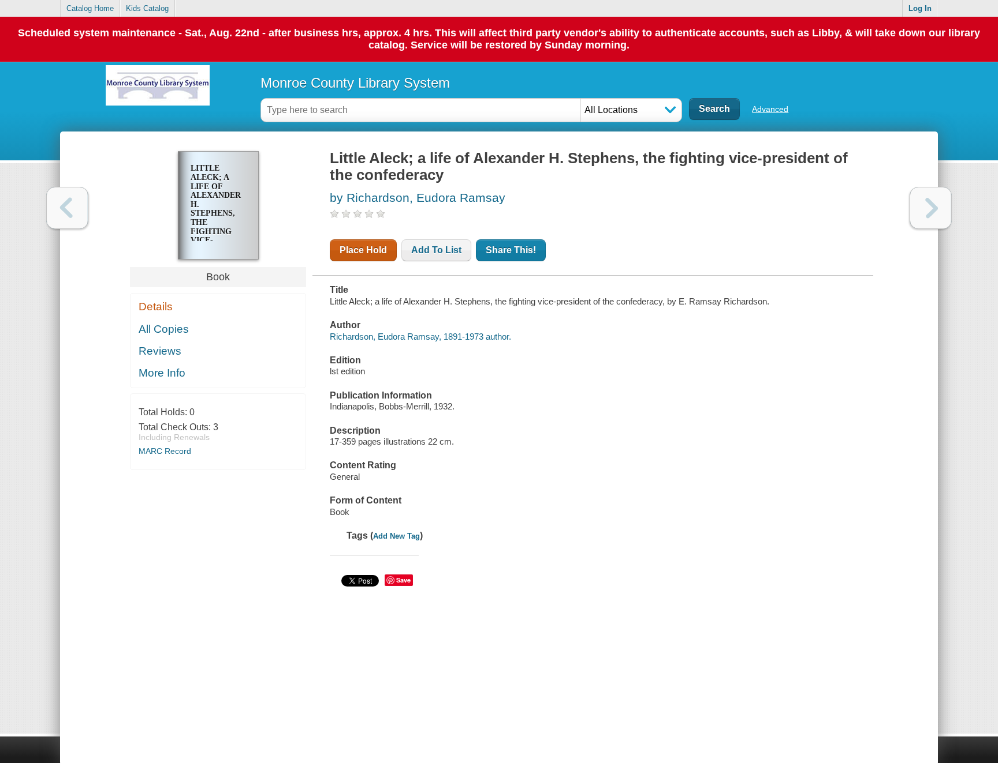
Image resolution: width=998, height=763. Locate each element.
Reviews (160, 351)
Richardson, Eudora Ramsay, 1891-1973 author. (420, 336)
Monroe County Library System (355, 83)
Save (403, 580)
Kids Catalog (147, 8)
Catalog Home (90, 8)
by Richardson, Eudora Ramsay (417, 197)
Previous (67, 208)
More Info (162, 373)
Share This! (511, 250)
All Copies (164, 329)
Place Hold (363, 250)
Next (931, 208)
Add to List (436, 250)
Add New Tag (396, 536)
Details (156, 306)
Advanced (770, 109)
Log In (920, 8)
